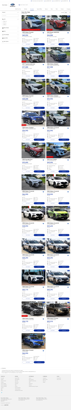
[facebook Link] (69, 1)
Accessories (30, 383)
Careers (44, 382)
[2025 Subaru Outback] (58, 87)
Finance (16, 386)
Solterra (2, 379)
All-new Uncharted (4, 386)
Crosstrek (2, 378)
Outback (2, 382)
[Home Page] (9, 5)
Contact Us (39, 44)
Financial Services (17, 389)
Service (30, 378)
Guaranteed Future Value (19, 390)
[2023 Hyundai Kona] (33, 150)
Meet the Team (45, 379)
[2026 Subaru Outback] (58, 55)
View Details (28, 44)
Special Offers (17, 378)
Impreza (2, 387)
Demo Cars (16, 382)
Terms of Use (59, 379)
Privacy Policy (59, 378)
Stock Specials (17, 379)
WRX (2, 390)
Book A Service (31, 379)
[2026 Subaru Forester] (33, 309)
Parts (29, 382)
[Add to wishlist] (43, 33)
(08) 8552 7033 (5, 400)
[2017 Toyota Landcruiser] (33, 55)
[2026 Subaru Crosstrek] (58, 118)
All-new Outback (3, 383)
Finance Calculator (18, 387)
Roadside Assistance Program (33, 386)
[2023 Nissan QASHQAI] (58, 23)
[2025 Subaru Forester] (33, 23)
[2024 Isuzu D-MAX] (58, 150)
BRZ (1, 389)
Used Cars (16, 383)
